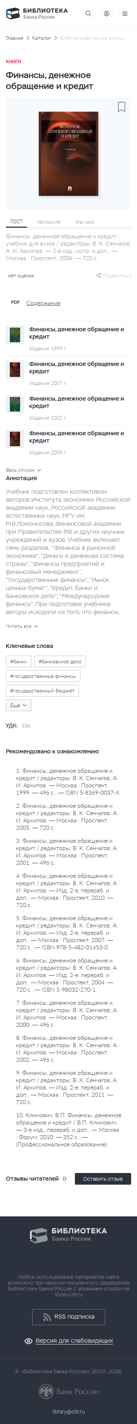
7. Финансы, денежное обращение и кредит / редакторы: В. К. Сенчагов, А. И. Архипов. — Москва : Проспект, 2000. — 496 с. (67, 1013)
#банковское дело (60, 661)
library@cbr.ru (69, 1411)
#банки (18, 661)
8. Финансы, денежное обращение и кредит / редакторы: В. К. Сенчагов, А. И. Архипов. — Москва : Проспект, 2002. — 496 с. (67, 1048)
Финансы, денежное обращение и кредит (76, 333)
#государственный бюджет (42, 690)
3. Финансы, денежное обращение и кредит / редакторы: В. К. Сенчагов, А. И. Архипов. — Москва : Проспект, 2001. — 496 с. (67, 851)
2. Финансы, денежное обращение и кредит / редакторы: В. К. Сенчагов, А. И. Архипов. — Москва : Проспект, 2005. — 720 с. (67, 816)
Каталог (41, 38)
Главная (14, 38)
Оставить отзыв (103, 1179)
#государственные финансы (43, 676)
